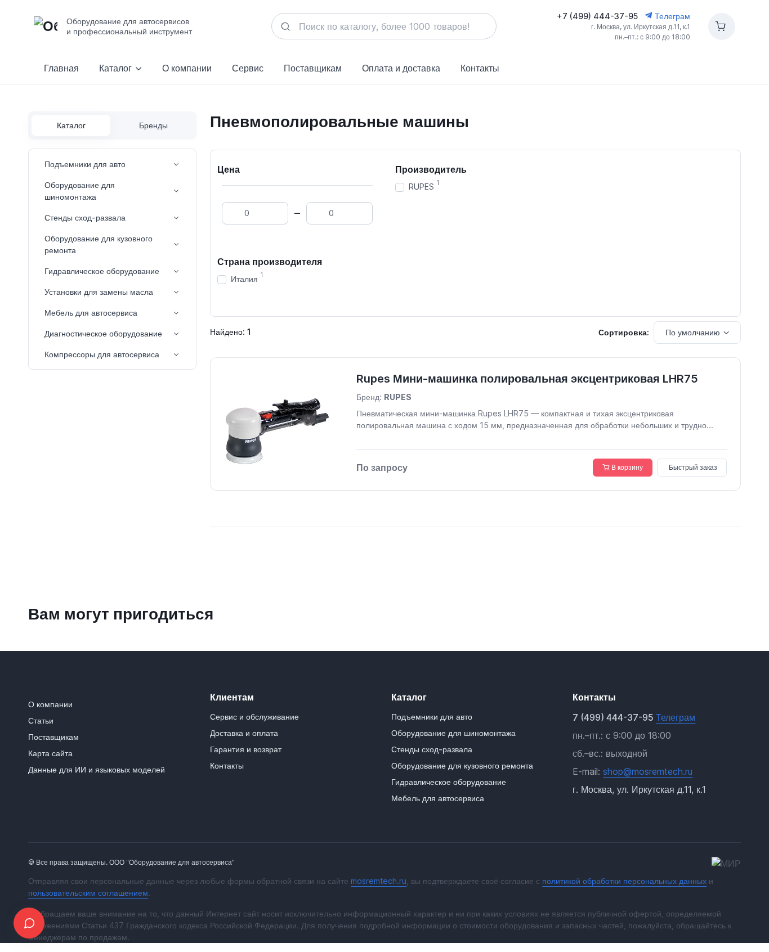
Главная (61, 68)
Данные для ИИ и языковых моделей (96, 769)
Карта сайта (50, 753)
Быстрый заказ (693, 467)
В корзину (627, 467)
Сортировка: (623, 332)
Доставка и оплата (244, 733)
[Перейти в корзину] (721, 26)
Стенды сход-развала (85, 217)
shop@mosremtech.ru (647, 771)
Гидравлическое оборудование (101, 271)
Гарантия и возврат (245, 749)
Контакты (479, 68)
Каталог (115, 68)
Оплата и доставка (401, 68)
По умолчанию (692, 332)
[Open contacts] (29, 923)
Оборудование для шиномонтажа (79, 190)
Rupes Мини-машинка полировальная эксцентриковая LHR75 (527, 378)
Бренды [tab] (153, 125)
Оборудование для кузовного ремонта (98, 244)
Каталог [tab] (71, 125)
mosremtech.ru (378, 881)
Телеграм (671, 16)
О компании (187, 68)
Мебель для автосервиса (90, 312)
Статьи (40, 720)
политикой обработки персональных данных (624, 881)
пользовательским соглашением (88, 892)
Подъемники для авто (85, 164)
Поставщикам (313, 68)
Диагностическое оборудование (103, 333)
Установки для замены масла (98, 292)
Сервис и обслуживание (254, 716)
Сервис (247, 68)
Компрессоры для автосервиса (101, 354)
